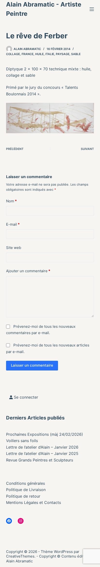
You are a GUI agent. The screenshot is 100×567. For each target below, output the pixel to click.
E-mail (13, 224)
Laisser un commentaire (32, 365)
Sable (76, 54)
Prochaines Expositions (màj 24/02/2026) (44, 434)
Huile (39, 54)
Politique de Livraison (26, 489)
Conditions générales (25, 483)
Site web (13, 247)
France (27, 54)
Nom (11, 201)
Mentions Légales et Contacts (33, 502)
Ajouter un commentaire (28, 271)
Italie (49, 54)
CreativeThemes (20, 556)
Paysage (62, 54)
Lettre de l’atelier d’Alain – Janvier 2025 (42, 453)
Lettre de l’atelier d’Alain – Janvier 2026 (42, 447)
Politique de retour (23, 496)
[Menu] (92, 9)
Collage (13, 54)
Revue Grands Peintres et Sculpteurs (39, 460)
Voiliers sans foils (22, 440)
